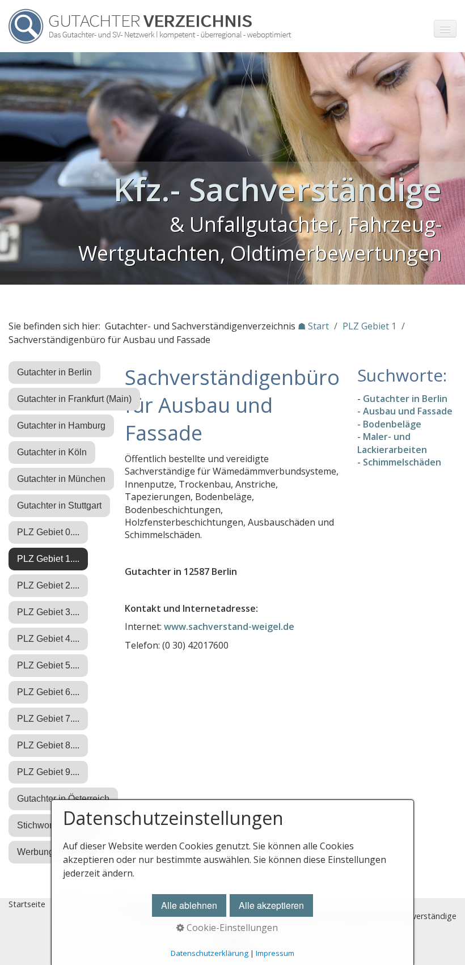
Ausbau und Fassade (408, 411)
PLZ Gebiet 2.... (48, 585)
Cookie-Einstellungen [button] (231, 927)
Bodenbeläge (392, 424)
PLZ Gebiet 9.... (48, 772)
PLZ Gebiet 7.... (48, 718)
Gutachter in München (61, 479)
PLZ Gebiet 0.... (48, 532)
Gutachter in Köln (52, 452)
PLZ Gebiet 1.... (48, 559)
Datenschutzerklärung (209, 953)
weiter (453, 170)
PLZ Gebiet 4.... (48, 639)
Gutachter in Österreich (63, 798)
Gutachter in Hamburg (61, 425)
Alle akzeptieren (271, 905)
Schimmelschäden (402, 462)
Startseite (27, 904)
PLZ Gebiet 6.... (48, 692)
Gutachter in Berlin (54, 372)
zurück (11, 170)
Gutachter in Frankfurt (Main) (74, 399)
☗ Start (313, 326)
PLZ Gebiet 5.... (48, 665)
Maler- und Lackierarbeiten (392, 442)
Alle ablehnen (189, 905)
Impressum (275, 953)
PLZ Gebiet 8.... (48, 745)
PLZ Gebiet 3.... (48, 612)
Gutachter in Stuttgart (59, 505)
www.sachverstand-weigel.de (229, 626)
